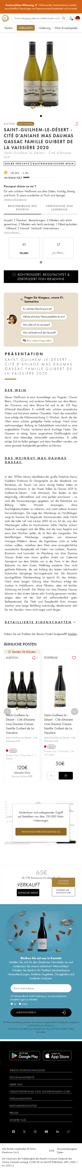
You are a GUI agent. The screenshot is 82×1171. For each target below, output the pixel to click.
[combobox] (53, 776)
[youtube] (46, 1132)
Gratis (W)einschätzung (27, 1070)
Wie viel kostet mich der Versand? (39, 332)
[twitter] (24, 1132)
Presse (14, 1112)
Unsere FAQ (18, 1120)
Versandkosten (21, 1098)
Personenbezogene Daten (67, 1150)
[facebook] (13, 1132)
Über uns (16, 1084)
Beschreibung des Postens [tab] (22, 207)
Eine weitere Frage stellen (39, 340)
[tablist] (41, 207)
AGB (51, 1150)
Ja (15, 1004)
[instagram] (35, 1132)
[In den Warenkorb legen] (66, 776)
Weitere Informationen (15, 199)
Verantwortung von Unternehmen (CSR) (40, 1091)
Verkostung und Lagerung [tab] (59, 207)
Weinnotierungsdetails (41, 831)
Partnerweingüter (23, 1105)
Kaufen (9, 28)
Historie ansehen (63, 882)
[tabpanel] (41, 226)
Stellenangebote (22, 1077)
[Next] (74, 711)
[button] (39, 73)
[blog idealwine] (68, 1132)
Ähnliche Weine (28, 892)
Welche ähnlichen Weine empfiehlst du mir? (44, 316)
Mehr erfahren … (12, 232)
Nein (24, 1004)
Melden (72, 634)
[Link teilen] (77, 123)
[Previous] (7, 711)
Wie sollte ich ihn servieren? (36, 324)
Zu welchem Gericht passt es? (37, 308)
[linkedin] (57, 1132)
